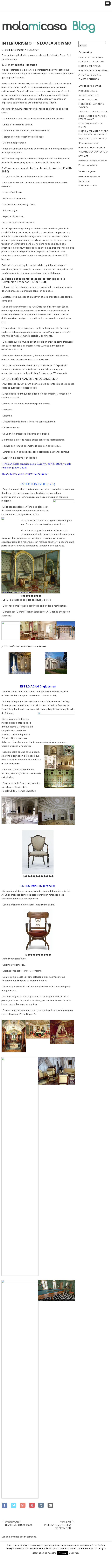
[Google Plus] (23, 1505)
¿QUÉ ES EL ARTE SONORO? (92, 138)
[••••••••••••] (37, 852)
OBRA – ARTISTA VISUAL (90, 57)
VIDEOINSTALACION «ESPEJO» (93, 151)
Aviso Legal (84, 181)
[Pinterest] (32, 1505)
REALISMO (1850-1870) (19, 1523)
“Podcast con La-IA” (88, 143)
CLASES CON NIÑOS (88, 79)
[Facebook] (4, 1505)
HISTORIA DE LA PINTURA (91, 61)
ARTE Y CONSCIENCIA (89, 74)
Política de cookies (87, 185)
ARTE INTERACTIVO (88, 95)
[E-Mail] (50, 1505)
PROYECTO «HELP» (87, 91)
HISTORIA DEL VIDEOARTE (91, 147)
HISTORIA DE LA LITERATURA (93, 70)
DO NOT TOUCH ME (88, 99)
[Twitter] (14, 1505)
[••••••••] (30, 571)
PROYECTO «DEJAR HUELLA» (92, 160)
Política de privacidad (89, 176)
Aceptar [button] (63, 1553)
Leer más (74, 1552)
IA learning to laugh (88, 165)
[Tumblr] (41, 1505)
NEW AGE (83, 156)
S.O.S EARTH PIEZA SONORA (92, 111)
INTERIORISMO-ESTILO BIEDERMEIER (57, 1524)
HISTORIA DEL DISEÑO (89, 66)
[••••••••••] (37, 930)
